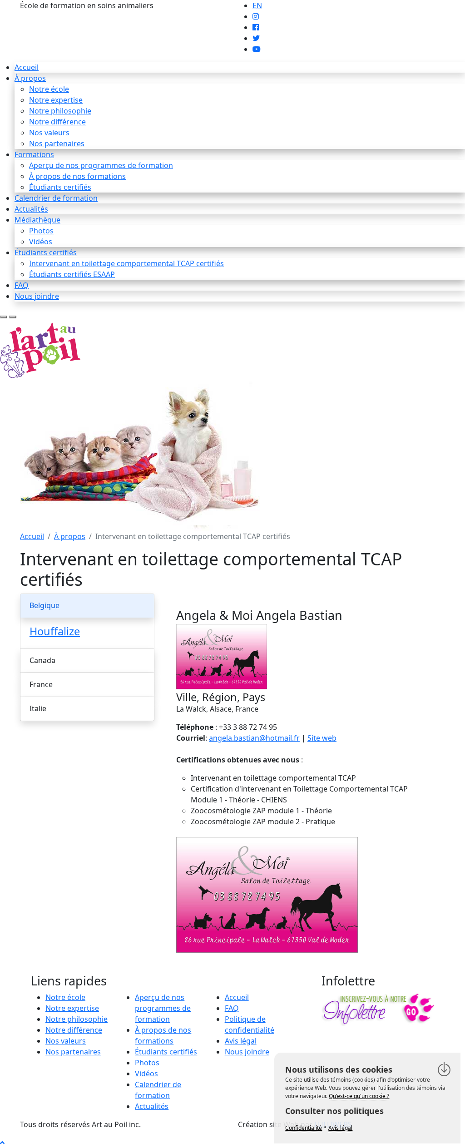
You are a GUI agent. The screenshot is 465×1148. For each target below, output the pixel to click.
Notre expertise (56, 100)
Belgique (44, 605)
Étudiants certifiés (60, 187)
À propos (30, 78)
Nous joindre (37, 296)
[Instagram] (255, 16)
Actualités (31, 209)
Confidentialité (303, 1128)
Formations (34, 154)
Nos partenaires (56, 143)
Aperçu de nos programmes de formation (101, 165)
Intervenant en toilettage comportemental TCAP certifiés (126, 263)
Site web (321, 738)
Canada (42, 660)
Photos (41, 231)
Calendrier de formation (56, 198)
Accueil (27, 67)
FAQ (22, 285)
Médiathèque (37, 220)
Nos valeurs (49, 133)
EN (257, 5)
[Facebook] (255, 27)
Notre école (49, 89)
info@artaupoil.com (189, 5)
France (41, 684)
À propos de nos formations (77, 176)
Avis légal (241, 1041)
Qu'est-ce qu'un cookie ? (359, 1096)
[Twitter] (256, 38)
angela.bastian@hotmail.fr (254, 738)
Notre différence (57, 122)
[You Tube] (256, 49)
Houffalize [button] (55, 631)
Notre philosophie (60, 111)
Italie (38, 708)
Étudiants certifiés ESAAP (72, 274)
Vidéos (40, 242)
